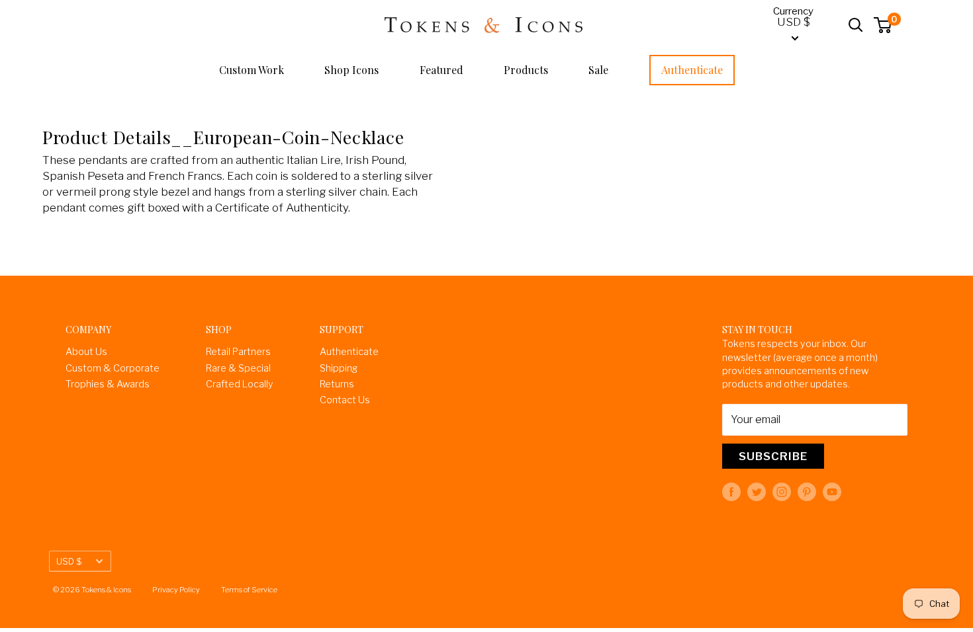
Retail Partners (238, 352)
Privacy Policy (176, 589)
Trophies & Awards (108, 384)
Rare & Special (238, 368)
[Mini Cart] (883, 25)
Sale (598, 70)
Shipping (338, 368)
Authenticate (692, 70)
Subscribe (773, 456)
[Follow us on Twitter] (756, 492)
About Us (86, 352)
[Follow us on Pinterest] (807, 492)
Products (526, 70)
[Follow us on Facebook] (731, 492)
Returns (337, 384)
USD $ (68, 561)
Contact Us (345, 400)
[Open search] (856, 25)
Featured (441, 70)
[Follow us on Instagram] (781, 492)
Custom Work (251, 70)
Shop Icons (351, 70)
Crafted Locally (239, 384)
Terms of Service (249, 589)
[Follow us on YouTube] (832, 492)
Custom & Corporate (113, 368)
